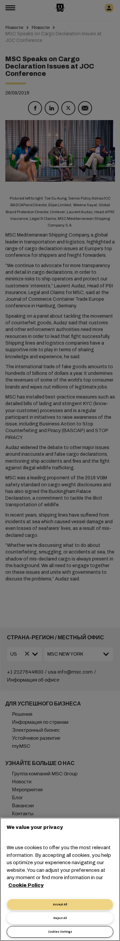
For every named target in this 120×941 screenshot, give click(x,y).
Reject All (60, 918)
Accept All (60, 904)
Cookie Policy (26, 885)
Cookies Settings (60, 931)
